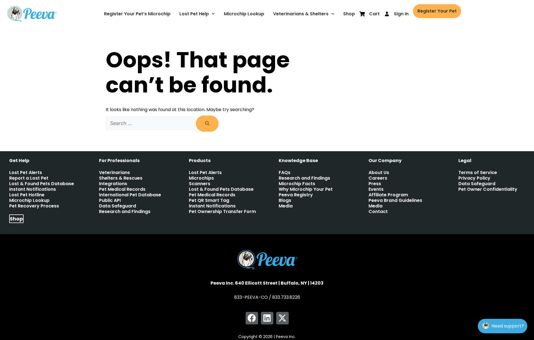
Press (375, 184)
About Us (379, 172)
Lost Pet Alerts (25, 172)
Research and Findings (124, 211)
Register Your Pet (437, 11)
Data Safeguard (117, 206)
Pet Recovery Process (34, 206)
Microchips (201, 178)
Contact (378, 211)
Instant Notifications (32, 189)
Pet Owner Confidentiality (487, 189)
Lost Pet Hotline (26, 195)
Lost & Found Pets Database (41, 184)
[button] (252, 318)
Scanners (199, 184)
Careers (378, 178)
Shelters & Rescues (120, 178)
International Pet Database (130, 195)
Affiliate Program (388, 195)
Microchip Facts (297, 184)
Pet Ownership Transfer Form (222, 211)
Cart (374, 14)
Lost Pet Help (194, 14)
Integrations (113, 184)
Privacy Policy (474, 178)
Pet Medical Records (122, 189)
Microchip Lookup (244, 14)
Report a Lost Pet (28, 178)
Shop (349, 14)
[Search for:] (151, 123)
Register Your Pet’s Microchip (137, 14)
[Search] (207, 124)
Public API (110, 200)
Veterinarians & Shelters (300, 14)
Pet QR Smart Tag (209, 200)
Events (376, 189)
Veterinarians (114, 172)
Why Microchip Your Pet (306, 189)
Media (286, 206)
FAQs (284, 172)
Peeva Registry (296, 195)
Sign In (401, 14)
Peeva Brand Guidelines (395, 200)
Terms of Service (477, 172)
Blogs (285, 200)
